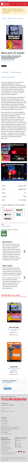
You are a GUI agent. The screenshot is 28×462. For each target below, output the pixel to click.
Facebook (19, 440)
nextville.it (4, 445)
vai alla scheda (14, 332)
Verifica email (8, 388)
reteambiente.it (5, 443)
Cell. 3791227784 (4, 425)
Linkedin (18, 443)
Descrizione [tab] (5, 72)
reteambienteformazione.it (8, 454)
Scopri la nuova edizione (8, 77)
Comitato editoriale (5, 407)
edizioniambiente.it (6, 442)
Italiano (2, 0)
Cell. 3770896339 (4, 423)
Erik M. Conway (11, 61)
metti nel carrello (14, 334)
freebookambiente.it (6, 449)
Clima (3, 226)
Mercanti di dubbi (14, 327)
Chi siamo (3, 409)
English (6, 0)
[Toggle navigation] (25, 4)
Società (7, 226)
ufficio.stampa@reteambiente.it (14, 427)
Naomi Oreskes (4, 61)
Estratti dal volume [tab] (16, 72)
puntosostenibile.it (6, 447)
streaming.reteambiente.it (8, 452)
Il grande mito (14, 367)
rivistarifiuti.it (4, 450)
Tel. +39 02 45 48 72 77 (5, 421)
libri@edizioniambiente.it (6, 430)
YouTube (18, 445)
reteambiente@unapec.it (6, 433)
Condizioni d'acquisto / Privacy (7, 411)
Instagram (19, 447)
